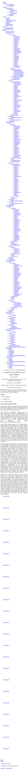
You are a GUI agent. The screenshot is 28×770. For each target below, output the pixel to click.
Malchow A (16, 209)
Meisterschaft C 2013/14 (16, 203)
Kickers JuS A (17, 37)
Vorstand (8, 18)
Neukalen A (16, 56)
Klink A (16, 112)
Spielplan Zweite (15, 114)
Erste (10, 33)
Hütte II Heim (17, 83)
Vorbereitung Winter (15, 160)
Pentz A (16, 45)
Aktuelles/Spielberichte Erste (15, 328)
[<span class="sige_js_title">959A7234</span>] (6, 565)
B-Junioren (11, 9)
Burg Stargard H (17, 52)
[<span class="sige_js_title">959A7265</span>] (6, 656)
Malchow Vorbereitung (19, 75)
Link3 (9, 763)
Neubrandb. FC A (18, 294)
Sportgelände (9, 21)
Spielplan (13, 35)
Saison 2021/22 (9, 8)
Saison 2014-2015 (10, 205)
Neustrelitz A (17, 229)
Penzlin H (16, 43)
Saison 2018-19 (9, 348)
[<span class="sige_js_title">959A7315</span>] (6, 748)
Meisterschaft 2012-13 (16, 81)
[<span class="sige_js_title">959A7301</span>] (6, 725)
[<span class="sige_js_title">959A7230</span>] (6, 542)
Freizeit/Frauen (12, 259)
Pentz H (16, 62)
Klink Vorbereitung (18, 70)
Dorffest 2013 (12, 121)
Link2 (6, 763)
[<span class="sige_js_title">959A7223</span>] (6, 530)
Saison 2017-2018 (10, 329)
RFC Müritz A (17, 106)
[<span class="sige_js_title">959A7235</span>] (6, 576)
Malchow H (16, 225)
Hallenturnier (11, 204)
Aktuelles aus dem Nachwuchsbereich (17, 346)
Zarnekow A (17, 144)
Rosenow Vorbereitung (19, 73)
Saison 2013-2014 (10, 122)
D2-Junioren (11, 353)
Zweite (10, 80)
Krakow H (16, 59)
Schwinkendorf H (18, 100)
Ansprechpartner (9, 27)
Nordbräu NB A (17, 273)
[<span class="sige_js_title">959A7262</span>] (6, 634)
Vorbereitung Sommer (16, 69)
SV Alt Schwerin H (18, 306)
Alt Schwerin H (17, 302)
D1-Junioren (11, 351)
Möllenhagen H (17, 111)
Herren (4, 3)
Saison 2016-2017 (10, 312)
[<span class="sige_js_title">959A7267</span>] (6, 668)
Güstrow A (16, 58)
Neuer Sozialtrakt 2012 (11, 20)
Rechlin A (16, 181)
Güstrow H (16, 41)
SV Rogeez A (14, 256)
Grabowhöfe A (17, 90)
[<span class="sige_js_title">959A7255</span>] (6, 622)
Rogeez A (16, 86)
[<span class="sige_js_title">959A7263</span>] (6, 645)
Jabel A (15, 97)
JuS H (15, 54)
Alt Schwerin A (17, 305)
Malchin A (16, 40)
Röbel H (16, 47)
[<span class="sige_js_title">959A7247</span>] (6, 588)
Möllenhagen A (17, 96)
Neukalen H (16, 38)
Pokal (12, 68)
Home (4, 2)
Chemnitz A (16, 53)
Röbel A (16, 64)
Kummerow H (17, 65)
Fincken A (16, 92)
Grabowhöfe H (17, 105)
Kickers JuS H (17, 126)
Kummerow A (17, 48)
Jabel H (15, 113)
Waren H (16, 46)
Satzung (7, 22)
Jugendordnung (9, 24)
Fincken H (16, 107)
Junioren (5, 6)
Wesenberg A (17, 67)
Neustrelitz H (17, 213)
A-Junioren (11, 321)
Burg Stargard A (17, 51)
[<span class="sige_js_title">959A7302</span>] (6, 737)
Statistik (13, 299)
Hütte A (16, 99)
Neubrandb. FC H (18, 265)
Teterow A (16, 150)
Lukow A (16, 175)
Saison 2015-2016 (10, 261)
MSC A (15, 108)
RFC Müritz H (17, 91)
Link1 (2, 763)
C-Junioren (11, 11)
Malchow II (16, 78)
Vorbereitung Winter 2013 (17, 76)
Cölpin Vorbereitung (18, 74)
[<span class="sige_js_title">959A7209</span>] (6, 507)
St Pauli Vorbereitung (18, 72)
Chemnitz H (16, 36)
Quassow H (16, 248)
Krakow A (16, 42)
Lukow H (16, 191)
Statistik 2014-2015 (15, 245)
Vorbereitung (14, 198)
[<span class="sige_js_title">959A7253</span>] (6, 611)
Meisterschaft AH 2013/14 (17, 200)
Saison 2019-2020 (10, 356)
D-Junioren (11, 14)
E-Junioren (11, 15)
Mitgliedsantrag (9, 25)
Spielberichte (11, 5)
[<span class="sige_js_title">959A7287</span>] (6, 714)
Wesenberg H (17, 49)
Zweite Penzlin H (18, 303)
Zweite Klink (17, 251)
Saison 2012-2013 (10, 32)
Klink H (16, 89)
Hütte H (16, 183)
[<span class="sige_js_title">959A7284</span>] (6, 702)
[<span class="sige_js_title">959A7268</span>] (6, 679)
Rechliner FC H (17, 165)
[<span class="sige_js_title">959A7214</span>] (6, 519)
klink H (15, 193)
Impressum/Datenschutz (8, 29)
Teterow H (16, 134)
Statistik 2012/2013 (15, 79)
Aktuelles (11, 354)
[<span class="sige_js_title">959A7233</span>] (6, 553)
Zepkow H (16, 170)
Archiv (4, 30)
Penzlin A (16, 60)
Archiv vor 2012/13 (10, 31)
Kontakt (5, 26)
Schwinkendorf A (18, 84)
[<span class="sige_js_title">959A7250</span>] (6, 599)
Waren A (16, 63)
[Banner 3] (2, 760)
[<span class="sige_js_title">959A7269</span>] (6, 691)
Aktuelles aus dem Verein (14, 345)
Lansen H (16, 85)
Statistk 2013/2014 (15, 161)
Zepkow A (16, 187)
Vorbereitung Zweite (15, 253)
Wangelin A (16, 95)
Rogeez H (16, 102)
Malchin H (16, 57)
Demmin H (16, 156)
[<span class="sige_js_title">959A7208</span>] (6, 496)
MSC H (16, 94)
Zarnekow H (17, 128)
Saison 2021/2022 (10, 4)
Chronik (8, 19)
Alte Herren (11, 116)
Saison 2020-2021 (10, 362)
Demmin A (16, 140)
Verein (4, 16)
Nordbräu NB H (17, 286)
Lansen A (16, 101)
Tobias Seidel (9, 768)
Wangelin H (16, 110)
